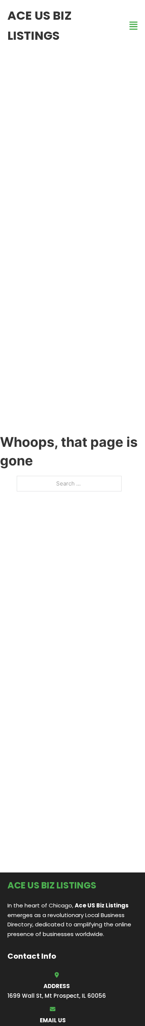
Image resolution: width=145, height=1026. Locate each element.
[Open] (133, 25)
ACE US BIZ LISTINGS (39, 25)
